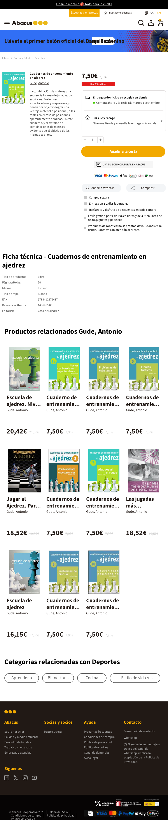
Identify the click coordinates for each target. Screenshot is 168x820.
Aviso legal (91, 758)
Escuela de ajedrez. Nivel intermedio (23, 404)
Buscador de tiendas (17, 742)
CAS (159, 13)
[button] (151, 23)
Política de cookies (96, 747)
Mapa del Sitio (59, 812)
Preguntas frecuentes (98, 732)
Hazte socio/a (53, 732)
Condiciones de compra (99, 737)
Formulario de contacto (139, 731)
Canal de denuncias (96, 753)
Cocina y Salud (22, 58)
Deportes (40, 58)
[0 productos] (161, 24)
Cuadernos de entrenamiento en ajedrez (102, 404)
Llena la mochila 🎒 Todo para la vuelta (84, 4)
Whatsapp (130, 738)
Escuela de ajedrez (19, 604)
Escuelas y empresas (84, 12)
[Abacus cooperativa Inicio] (31, 26)
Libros (6, 58)
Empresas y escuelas (17, 753)
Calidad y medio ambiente (21, 737)
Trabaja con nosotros (18, 747)
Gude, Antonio (39, 83)
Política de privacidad (98, 742)
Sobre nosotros (14, 732)
